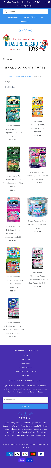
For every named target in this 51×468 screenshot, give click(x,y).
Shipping (25, 375)
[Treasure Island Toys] (26, 43)
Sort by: (6, 82)
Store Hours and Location (25, 371)
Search (25, 356)
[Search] (5, 11)
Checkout (25, 21)
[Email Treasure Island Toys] (30, 31)
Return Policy (26, 367)
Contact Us (25, 359)
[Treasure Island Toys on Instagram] (25, 31)
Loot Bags (25, 363)
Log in (26, 17)
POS (31, 444)
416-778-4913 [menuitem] (14, 17)
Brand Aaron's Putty (25, 67)
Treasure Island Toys (19, 444)
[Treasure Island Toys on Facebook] (20, 31)
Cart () (38, 17)
